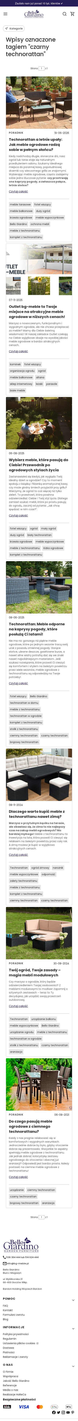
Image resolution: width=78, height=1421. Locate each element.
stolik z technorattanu (24, 729)
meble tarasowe (20, 204)
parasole (51, 384)
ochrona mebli (40, 224)
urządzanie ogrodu (22, 1032)
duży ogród (43, 211)
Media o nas (10, 1390)
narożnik (58, 868)
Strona (34, 68)
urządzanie (17, 1190)
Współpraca (10, 1376)
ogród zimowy (40, 868)
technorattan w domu (24, 703)
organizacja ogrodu (22, 371)
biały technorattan (40, 535)
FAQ (5, 1305)
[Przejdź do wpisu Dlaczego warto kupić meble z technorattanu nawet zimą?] (39, 775)
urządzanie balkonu (43, 1019)
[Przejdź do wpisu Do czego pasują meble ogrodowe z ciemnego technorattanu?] (39, 1084)
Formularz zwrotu (14, 1315)
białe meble (17, 390)
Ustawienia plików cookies (19, 1343)
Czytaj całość (18, 191)
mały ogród (48, 528)
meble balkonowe (21, 211)
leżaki (39, 384)
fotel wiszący (42, 204)
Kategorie (16, 28)
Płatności (9, 1352)
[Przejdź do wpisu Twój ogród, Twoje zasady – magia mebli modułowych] (39, 933)
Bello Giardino (18, 224)
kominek (15, 364)
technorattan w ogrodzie (26, 716)
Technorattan (19, 868)
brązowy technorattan (24, 742)
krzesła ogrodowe (21, 217)
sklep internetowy (21, 384)
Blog (5, 1319)
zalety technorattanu (23, 881)
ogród (42, 371)
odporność (48, 874)
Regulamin (9, 1339)
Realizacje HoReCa (14, 1394)
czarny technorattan (54, 735)
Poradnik (16, 133)
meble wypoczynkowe (50, 217)
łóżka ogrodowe (53, 548)
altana (40, 377)
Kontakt (8, 1310)
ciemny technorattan (24, 735)
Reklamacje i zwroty (15, 1357)
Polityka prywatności (16, 1334)
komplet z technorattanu (26, 237)
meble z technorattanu (25, 230)
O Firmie (8, 1372)
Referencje (10, 1385)
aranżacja (16, 1052)
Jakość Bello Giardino (16, 1381)
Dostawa (8, 1348)
